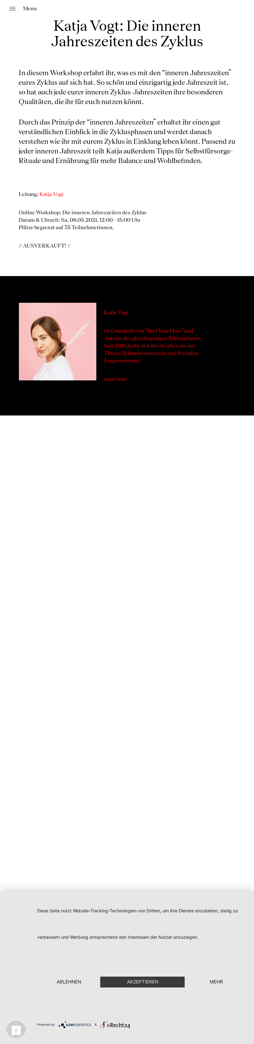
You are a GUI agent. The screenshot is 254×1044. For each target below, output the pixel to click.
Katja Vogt (52, 194)
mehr (216, 982)
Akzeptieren (142, 982)
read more (116, 379)
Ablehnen (69, 982)
